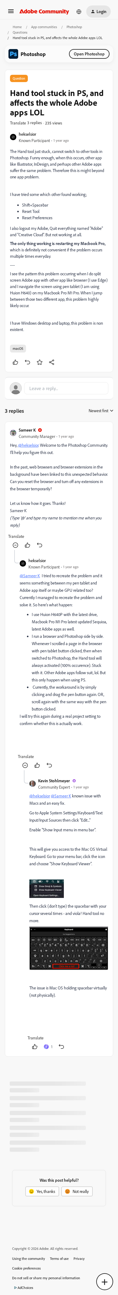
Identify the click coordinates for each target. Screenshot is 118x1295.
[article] (59, 488)
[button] (11, 13)
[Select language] (79, 11)
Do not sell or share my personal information (46, 1278)
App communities (44, 27)
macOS (18, 348)
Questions (20, 32)
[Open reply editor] (59, 388)
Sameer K (27, 429)
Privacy (79, 1258)
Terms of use (59, 1258)
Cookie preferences (26, 1268)
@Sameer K (30, 575)
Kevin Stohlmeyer (54, 780)
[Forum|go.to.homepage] (44, 11)
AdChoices (25, 1287)
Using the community (28, 1258)
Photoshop (74, 27)
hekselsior (27, 134)
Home (17, 27)
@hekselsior (28, 445)
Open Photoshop (89, 53)
